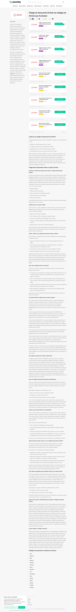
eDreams (32, 562)
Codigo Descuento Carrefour (57, 608)
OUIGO (31, 578)
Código (37, 18)
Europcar (32, 565)
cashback (12, 73)
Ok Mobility (32, 574)
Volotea (31, 585)
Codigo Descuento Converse (48, 608)
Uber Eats (30, 6)
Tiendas (16, 6)
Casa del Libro (30, 604)
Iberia (31, 567)
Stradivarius (38, 6)
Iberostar (32, 569)
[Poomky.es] (15, 2)
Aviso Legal (17, 610)
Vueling (31, 587)
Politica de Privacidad (22, 610)
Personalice (7, 607)
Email (42, 31)
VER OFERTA (60, 74)
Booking (31, 560)
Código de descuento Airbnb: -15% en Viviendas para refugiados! (45, 62)
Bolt (31, 558)
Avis (31, 553)
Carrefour (59, 6)
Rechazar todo (14, 607)
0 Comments (63, 31)
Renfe (31, 580)
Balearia (32, 556)
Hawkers (29, 602)
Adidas (53, 6)
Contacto (28, 610)
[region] (14, 602)
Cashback (51, 18)
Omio (31, 576)
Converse (46, 6)
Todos (31, 18)
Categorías (23, 6)
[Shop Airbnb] (17, 15)
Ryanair (31, 583)
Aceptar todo (21, 607)
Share (39, 31)
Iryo (31, 571)
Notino (29, 600)
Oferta (44, 18)
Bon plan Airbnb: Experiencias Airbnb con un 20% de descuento (45, 87)
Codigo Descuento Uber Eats (39, 608)
